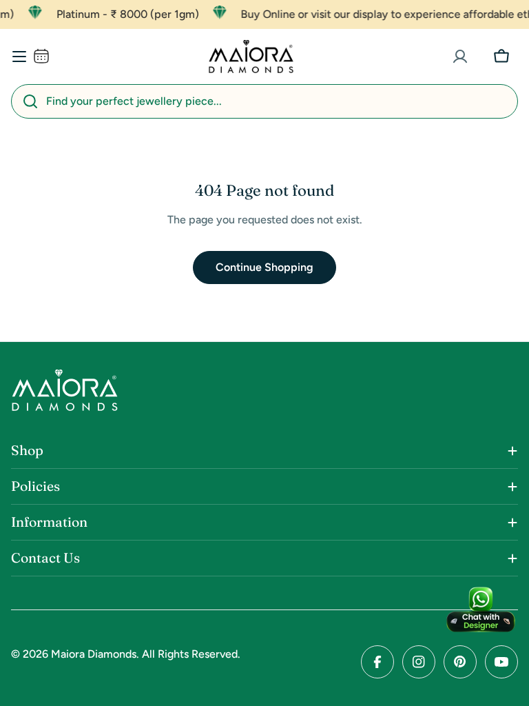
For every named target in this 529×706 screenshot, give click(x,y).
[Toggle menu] (19, 56)
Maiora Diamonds (93, 653)
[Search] (30, 101)
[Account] (460, 56)
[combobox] (264, 101)
